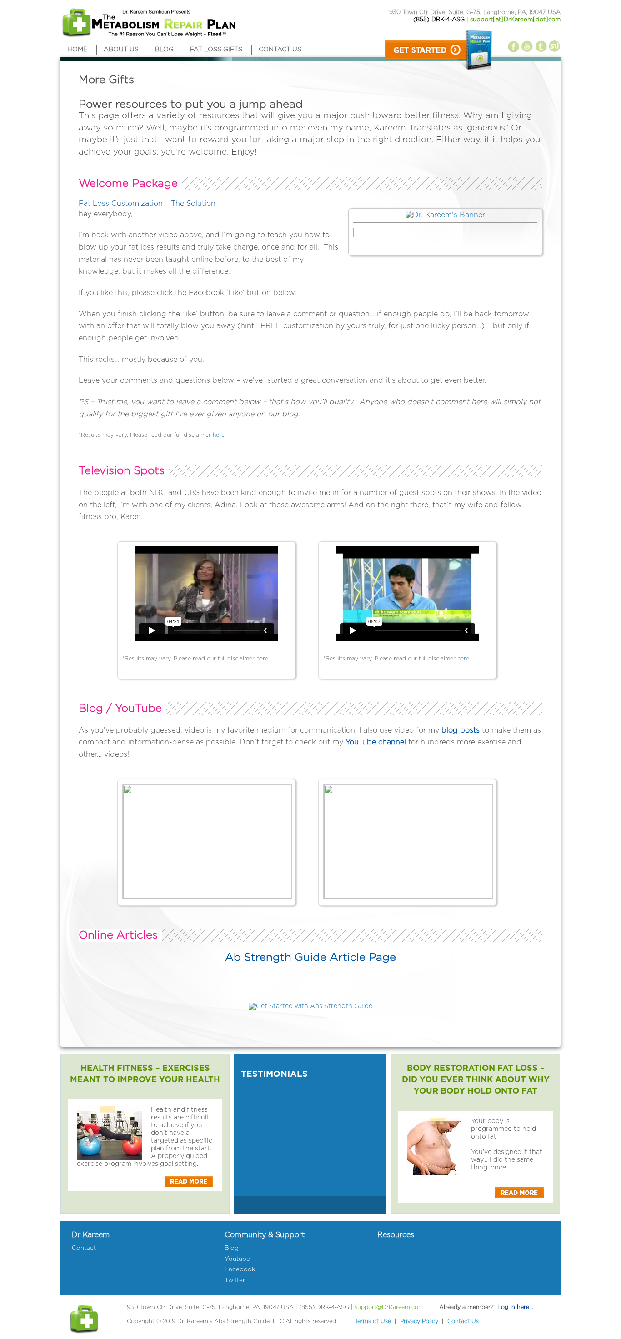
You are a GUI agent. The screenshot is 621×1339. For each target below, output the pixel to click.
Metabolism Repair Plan (147, 24)
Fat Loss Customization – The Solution (147, 203)
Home (77, 49)
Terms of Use (373, 1321)
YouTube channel (376, 742)
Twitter (235, 1280)
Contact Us (463, 1321)
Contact (84, 1248)
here (219, 435)
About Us (121, 49)
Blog (164, 49)
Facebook (240, 1269)
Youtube (237, 1259)
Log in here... (515, 1307)
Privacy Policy (419, 1321)
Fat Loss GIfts (216, 49)
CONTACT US (280, 49)
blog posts (460, 730)
